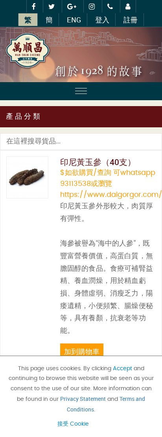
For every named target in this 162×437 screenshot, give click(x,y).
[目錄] (81, 92)
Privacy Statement (83, 398)
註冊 (130, 19)
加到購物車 (81, 351)
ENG (74, 19)
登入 (102, 19)
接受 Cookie (73, 424)
